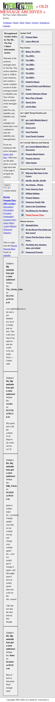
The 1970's (30, 56)
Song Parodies (32, 132)
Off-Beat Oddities (33, 194)
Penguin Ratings (32, 198)
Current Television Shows (36, 94)
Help (22, 23)
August (7, 220)
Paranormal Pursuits (34, 252)
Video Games (31, 163)
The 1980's (30, 60)
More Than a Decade (34, 98)
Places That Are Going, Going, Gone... (38, 238)
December (8, 207)
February (8, 229)
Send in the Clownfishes (36, 206)
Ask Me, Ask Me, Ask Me (36, 181)
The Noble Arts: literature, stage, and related (36, 246)
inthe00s (6, 255)
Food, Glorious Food (34, 189)
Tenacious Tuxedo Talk (35, 202)
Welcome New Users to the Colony (37, 174)
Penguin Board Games (35, 154)
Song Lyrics (31, 128)
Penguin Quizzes (33, 158)
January (7, 233)
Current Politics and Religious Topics (38, 87)
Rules (27, 23)
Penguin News (32, 37)
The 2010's (30, 73)
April (6, 226)
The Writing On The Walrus (37, 211)
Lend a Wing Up (32, 41)
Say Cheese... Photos (34, 185)
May (12, 223)
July (13, 220)
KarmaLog (44, 23)
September (8, 216)
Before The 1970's (33, 52)
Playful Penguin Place (35, 215)
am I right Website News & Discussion (36, 121)
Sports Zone (31, 102)
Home (15, 23)
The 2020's (30, 78)
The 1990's (30, 65)
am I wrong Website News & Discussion (37, 148)
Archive (35, 23)
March (13, 226)
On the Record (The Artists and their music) (38, 231)
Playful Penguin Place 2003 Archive (9, 200)
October (7, 213)
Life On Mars (31, 107)
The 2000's (30, 69)
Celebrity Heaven (33, 82)
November (8, 210)
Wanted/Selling (32, 225)
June (6, 223)
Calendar (6, 26)
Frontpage (7, 23)
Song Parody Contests (35, 136)
